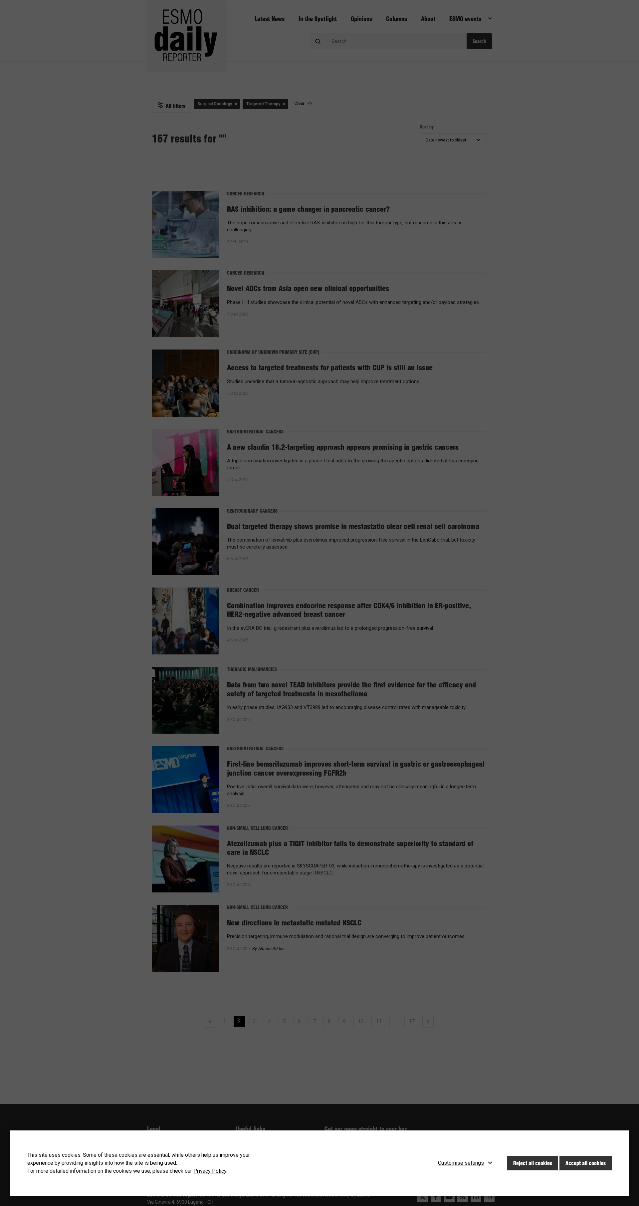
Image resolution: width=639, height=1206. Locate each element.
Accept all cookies (585, 1163)
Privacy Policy (209, 1171)
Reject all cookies (532, 1163)
